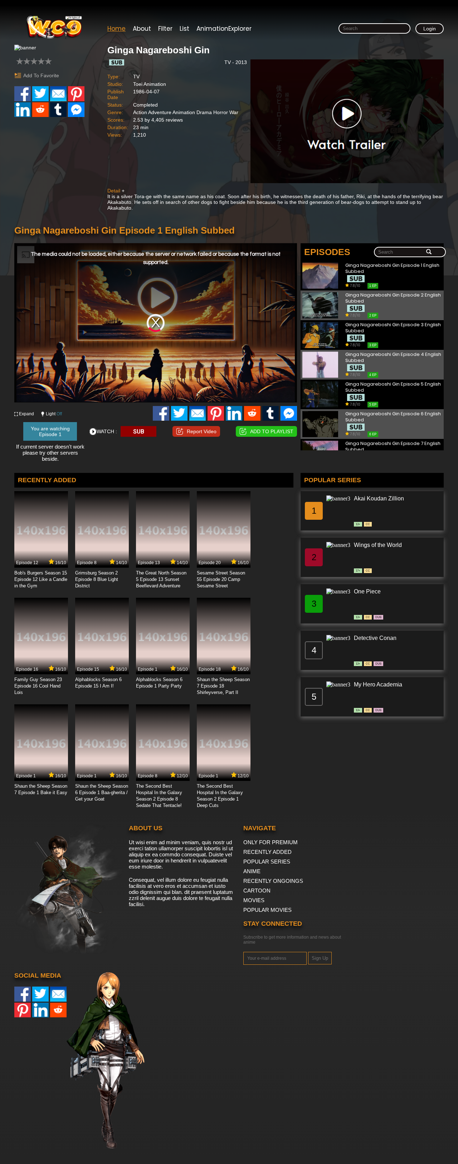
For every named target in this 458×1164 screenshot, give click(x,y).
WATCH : (107, 431)
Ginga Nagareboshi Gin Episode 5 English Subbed (393, 387)
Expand (26, 413)
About (142, 28)
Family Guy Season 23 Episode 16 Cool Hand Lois (38, 686)
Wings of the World (378, 545)
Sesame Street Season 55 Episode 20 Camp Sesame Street (221, 579)
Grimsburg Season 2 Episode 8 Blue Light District (96, 579)
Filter (165, 28)
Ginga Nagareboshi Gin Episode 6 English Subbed (393, 417)
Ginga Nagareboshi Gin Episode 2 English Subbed (393, 298)
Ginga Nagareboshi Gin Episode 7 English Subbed (392, 447)
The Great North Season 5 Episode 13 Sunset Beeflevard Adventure (161, 579)
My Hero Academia (378, 684)
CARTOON (257, 890)
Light (54, 413)
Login (429, 28)
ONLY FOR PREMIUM (270, 842)
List (184, 28)
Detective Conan (375, 638)
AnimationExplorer (224, 28)
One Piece (367, 591)
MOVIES (253, 900)
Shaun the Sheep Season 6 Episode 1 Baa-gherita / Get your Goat (101, 792)
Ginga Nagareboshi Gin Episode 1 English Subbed (392, 268)
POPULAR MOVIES (267, 910)
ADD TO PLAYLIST (271, 431)
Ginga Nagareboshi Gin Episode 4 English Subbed (393, 357)
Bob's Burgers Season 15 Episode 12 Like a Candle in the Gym (40, 579)
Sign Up (320, 958)
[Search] (429, 252)
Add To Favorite (41, 75)
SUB (138, 431)
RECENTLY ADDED (267, 852)
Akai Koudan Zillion (379, 498)
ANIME (251, 871)
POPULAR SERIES (266, 862)
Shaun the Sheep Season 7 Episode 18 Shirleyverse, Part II (223, 686)
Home (116, 28)
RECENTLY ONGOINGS (273, 881)
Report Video (201, 431)
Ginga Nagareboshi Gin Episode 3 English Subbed (393, 328)
